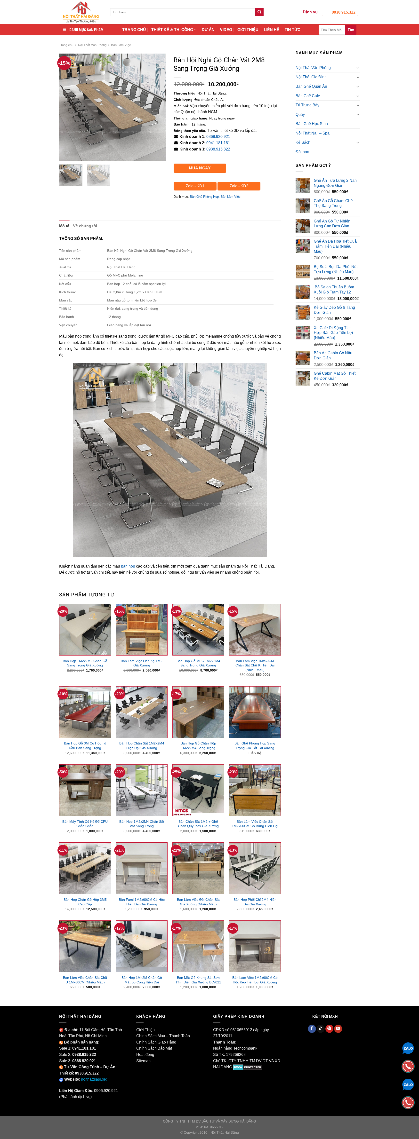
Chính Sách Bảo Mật (154, 1048)
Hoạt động (145, 1054)
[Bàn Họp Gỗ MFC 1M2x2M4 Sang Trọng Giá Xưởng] (198, 630)
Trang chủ (66, 45)
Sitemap (143, 1061)
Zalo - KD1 (195, 186)
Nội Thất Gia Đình (311, 77)
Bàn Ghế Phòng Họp (204, 196)
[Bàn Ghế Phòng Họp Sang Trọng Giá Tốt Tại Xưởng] (255, 712)
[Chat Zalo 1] (408, 1048)
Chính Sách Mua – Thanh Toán (163, 1036)
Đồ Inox (302, 152)
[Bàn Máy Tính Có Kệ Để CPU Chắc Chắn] (85, 790)
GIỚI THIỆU (247, 30)
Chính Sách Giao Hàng (156, 1042)
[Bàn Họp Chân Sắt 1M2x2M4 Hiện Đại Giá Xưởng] (142, 712)
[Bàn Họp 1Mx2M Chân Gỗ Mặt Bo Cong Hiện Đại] (142, 946)
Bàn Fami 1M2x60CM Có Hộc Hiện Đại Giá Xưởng (142, 902)
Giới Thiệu (145, 1030)
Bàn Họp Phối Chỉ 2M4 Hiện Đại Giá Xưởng (255, 902)
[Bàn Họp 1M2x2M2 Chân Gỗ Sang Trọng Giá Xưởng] (85, 630)
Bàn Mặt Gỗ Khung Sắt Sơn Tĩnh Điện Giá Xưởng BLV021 (198, 980)
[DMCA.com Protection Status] (247, 1067)
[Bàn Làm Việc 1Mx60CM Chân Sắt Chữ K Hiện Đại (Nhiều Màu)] (255, 630)
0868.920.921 (218, 136)
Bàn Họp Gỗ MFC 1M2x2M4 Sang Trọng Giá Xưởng (198, 663)
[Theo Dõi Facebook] (312, 1029)
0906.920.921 (106, 1091)
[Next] (158, 107)
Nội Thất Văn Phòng (92, 45)
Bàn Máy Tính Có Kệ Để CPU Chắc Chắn (85, 824)
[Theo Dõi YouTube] (338, 1029)
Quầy (300, 114)
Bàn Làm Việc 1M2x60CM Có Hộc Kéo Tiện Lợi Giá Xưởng (255, 980)
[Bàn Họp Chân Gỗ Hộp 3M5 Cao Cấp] (85, 868)
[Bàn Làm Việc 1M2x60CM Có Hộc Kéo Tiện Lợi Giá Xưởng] (255, 946)
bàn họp (128, 566)
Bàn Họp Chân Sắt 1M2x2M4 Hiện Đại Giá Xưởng (141, 745)
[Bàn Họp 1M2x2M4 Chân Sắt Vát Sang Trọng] (142, 790)
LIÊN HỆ (271, 30)
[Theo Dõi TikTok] (321, 1029)
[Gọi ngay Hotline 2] (408, 1102)
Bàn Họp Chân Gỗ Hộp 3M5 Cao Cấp (85, 902)
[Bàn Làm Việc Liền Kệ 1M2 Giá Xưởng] (142, 630)
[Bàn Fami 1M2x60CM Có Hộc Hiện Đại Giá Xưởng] (142, 868)
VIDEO (226, 30)
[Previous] (67, 107)
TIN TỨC (292, 30)
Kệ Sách (303, 142)
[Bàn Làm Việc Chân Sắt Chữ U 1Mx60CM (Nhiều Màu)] (85, 946)
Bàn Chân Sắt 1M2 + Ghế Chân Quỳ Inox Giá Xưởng (198, 824)
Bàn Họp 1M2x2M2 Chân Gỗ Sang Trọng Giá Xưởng (85, 663)
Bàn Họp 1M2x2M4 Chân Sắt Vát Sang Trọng (141, 824)
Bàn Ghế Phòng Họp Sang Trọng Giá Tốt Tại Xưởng (254, 745)
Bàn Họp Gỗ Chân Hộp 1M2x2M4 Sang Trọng (198, 745)
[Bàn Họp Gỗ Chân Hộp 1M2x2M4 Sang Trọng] (198, 712)
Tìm (351, 30)
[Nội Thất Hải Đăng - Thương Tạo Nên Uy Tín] (81, 12)
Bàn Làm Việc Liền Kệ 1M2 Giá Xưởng (141, 663)
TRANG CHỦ (134, 30)
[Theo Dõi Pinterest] (329, 1029)
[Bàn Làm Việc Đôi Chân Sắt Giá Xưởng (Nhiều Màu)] (198, 868)
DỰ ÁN (208, 30)
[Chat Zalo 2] (408, 1084)
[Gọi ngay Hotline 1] (408, 1066)
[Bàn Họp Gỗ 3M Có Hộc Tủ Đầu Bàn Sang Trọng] (85, 712)
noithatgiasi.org (94, 1079)
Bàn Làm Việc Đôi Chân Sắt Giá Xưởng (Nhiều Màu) (198, 902)
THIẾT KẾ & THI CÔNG (172, 30)
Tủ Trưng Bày (307, 105)
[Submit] (259, 12)
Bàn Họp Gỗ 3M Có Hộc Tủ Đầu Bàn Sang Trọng (85, 745)
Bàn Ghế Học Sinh (312, 124)
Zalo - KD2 (239, 186)
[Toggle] (358, 68)
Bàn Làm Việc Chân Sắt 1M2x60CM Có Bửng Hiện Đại (255, 824)
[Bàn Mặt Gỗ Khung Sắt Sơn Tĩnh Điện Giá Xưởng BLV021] (198, 946)
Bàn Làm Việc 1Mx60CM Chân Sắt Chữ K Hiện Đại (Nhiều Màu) (254, 665)
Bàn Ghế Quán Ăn (311, 86)
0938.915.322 (343, 12)
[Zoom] (65, 154)
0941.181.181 (218, 143)
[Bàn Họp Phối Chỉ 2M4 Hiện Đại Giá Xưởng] (255, 868)
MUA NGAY (200, 168)
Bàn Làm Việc (121, 45)
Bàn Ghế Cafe (308, 96)
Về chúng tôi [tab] (85, 226)
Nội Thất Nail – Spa (313, 133)
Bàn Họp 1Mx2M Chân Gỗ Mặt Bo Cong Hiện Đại (141, 980)
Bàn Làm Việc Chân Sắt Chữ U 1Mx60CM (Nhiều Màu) (85, 980)
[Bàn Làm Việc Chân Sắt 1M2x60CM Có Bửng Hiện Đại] (255, 790)
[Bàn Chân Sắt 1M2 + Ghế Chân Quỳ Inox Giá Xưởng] (198, 790)
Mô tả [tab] (64, 226)
